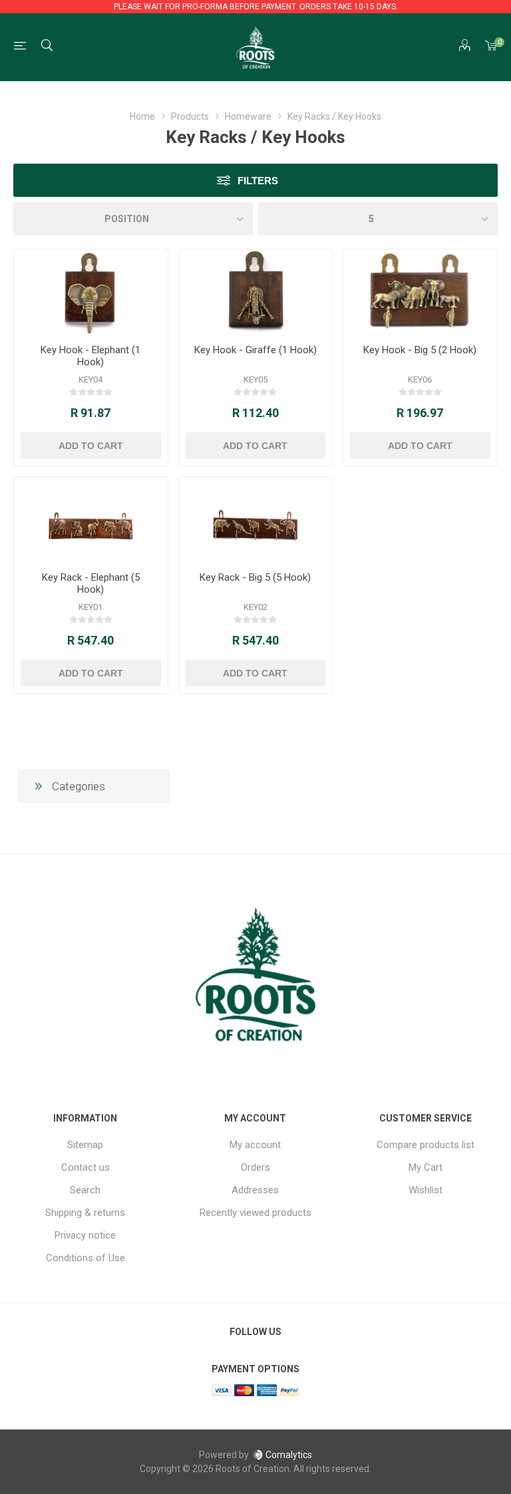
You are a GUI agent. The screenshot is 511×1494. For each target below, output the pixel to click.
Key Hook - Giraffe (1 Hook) (255, 350)
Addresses (255, 1190)
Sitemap (85, 1145)
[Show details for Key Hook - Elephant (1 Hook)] (91, 291)
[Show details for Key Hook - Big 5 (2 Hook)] (420, 291)
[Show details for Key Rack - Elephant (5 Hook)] (91, 519)
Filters (258, 180)
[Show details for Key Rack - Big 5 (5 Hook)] (256, 519)
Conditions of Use (85, 1258)
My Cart (425, 1167)
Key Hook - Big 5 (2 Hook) (419, 350)
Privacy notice (85, 1235)
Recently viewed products (255, 1213)
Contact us (85, 1167)
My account (255, 1145)
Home (142, 116)
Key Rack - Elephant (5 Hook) (91, 583)
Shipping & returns (85, 1213)
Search (85, 1190)
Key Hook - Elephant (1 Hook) (90, 356)
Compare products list (425, 1145)
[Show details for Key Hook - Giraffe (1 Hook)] (256, 291)
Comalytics (288, 1454)
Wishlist (425, 1190)
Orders (255, 1167)
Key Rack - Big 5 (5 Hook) (255, 577)
